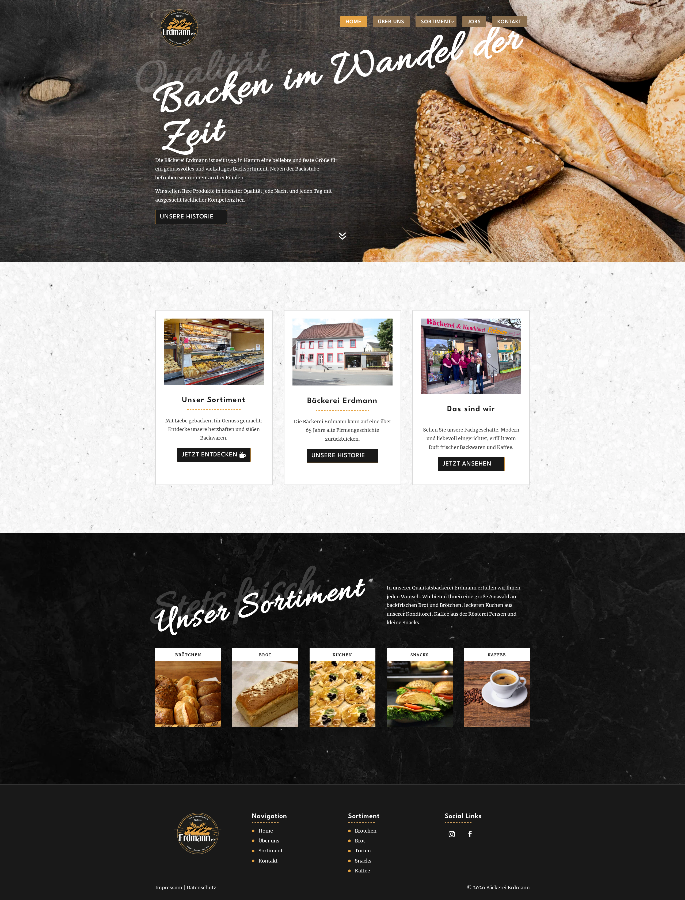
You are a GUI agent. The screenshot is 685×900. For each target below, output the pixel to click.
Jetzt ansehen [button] (467, 464)
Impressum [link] (168, 887)
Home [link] (353, 22)
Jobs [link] (474, 22)
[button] (679, 861)
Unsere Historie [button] (187, 217)
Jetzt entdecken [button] (210, 455)
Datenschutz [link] (201, 887)
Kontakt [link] (509, 22)
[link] (179, 28)
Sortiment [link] (436, 22)
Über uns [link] (391, 22)
